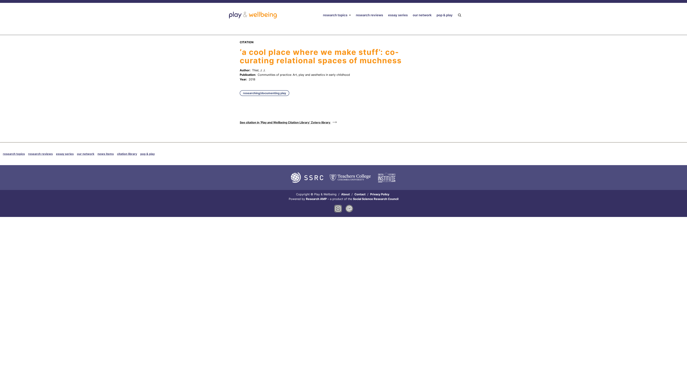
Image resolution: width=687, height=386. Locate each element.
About (345, 194)
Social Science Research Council (375, 199)
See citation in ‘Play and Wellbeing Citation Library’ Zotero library (285, 122)
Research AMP (316, 199)
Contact (360, 194)
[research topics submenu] (350, 15)
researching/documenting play (264, 93)
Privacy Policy (379, 194)
